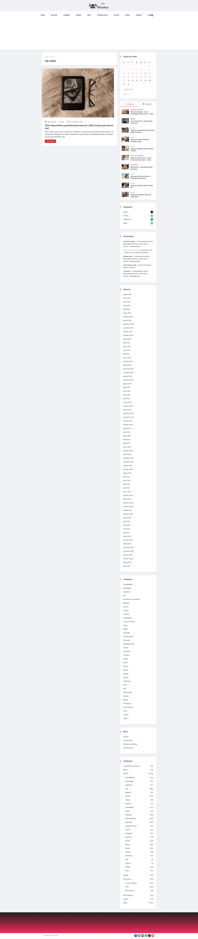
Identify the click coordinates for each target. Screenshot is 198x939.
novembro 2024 (128, 372)
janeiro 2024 (127, 410)
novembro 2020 (128, 551)
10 (128, 73)
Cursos (78, 15)
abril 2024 (126, 398)
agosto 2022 (127, 473)
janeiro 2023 (127, 454)
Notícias (125, 216)
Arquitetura (126, 592)
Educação (126, 633)
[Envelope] (152, 935)
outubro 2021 (127, 510)
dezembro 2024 (128, 369)
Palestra (126, 677)
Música (132, 119)
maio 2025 (126, 350)
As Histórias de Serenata (131, 599)
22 (149, 77)
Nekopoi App (127, 256)
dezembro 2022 (128, 458)
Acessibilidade (128, 584)
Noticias (54, 15)
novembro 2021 (128, 506)
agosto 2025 (127, 339)
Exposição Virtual (128, 644)
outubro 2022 (127, 465)
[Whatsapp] (145, 935)
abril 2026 (126, 309)
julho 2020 (126, 566)
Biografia (126, 603)
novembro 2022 (128, 462)
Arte (124, 595)
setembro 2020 (128, 558)
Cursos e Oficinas (136, 109)
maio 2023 (126, 439)
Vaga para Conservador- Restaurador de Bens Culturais (142, 131)
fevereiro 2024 (128, 406)
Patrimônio (126, 681)
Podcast (125, 696)
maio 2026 (126, 305)
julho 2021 (126, 521)
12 (137, 73)
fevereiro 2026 (128, 317)
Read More (50, 141)
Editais (116, 15)
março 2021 (127, 536)
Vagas (127, 15)
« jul (124, 94)
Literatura (126, 655)
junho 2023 (127, 436)
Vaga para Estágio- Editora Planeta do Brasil (141, 150)
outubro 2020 (127, 555)
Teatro (125, 711)
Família (125, 647)
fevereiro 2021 (128, 540)
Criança (125, 610)
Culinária (126, 614)
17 (128, 77)
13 (141, 73)
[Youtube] (142, 935)
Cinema (125, 607)
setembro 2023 (128, 424)
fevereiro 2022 (128, 495)
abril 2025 (126, 354)
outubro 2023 (127, 421)
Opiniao (139, 15)
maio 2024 (126, 395)
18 (132, 77)
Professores (127, 219)
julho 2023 (126, 432)
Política (125, 700)
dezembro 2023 (128, 413)
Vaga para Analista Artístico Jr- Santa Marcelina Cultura (140, 177)
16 (124, 77)
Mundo (125, 659)
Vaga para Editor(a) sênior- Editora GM (141, 186)
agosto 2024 (127, 384)
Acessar (125, 736)
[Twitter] (139, 935)
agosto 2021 (127, 518)
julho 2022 (126, 477)
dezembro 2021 (128, 503)
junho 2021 (127, 525)
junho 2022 (127, 480)
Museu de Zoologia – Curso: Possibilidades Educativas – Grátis (141, 113)
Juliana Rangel (51, 122)
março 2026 (127, 313)
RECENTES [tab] (148, 104)
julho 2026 (126, 298)
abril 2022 (126, 488)
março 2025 (127, 357)
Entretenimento (128, 636)
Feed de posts (128, 740)
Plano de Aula (102, 15)
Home (43, 15)
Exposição (134, 165)
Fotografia (126, 651)
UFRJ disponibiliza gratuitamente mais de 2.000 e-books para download (79, 127)
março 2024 (127, 402)
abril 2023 (126, 443)
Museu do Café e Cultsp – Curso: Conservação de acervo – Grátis (140, 159)
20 (141, 77)
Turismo (66, 15)
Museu (125, 662)
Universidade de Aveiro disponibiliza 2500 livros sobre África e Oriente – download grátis (138, 244)
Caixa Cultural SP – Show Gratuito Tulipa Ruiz (141, 122)
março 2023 (127, 447)
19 (137, 77)
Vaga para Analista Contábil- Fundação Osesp (139, 140)
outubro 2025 (127, 331)
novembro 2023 (128, 417)
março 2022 (127, 491)
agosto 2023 (127, 428)
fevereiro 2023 (128, 451)
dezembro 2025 (128, 324)
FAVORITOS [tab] (130, 104)
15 (149, 73)
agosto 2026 (127, 294)
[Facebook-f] (135, 935)
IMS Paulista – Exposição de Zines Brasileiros (141, 168)
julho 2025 (126, 343)
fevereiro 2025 (128, 361)
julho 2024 (126, 387)
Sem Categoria (128, 707)
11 (132, 73)
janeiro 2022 (127, 499)
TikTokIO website (129, 241)
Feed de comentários (130, 744)
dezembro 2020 (128, 547)
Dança (125, 625)
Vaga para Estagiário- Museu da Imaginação (140, 196)
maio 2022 (126, 484)
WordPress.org (128, 748)
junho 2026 (127, 302)
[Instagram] (149, 935)
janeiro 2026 (127, 320)
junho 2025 (127, 346)
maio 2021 (126, 529)
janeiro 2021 (127, 544)
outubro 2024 (127, 376)
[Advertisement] (99, 34)
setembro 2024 (128, 380)
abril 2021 (126, 532)
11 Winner (126, 271)
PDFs (89, 15)
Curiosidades (127, 618)
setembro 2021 (128, 514)
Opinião (125, 674)
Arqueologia (127, 588)
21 (145, 77)
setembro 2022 (128, 469)
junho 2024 (127, 391)
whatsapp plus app (129, 265)
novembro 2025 (128, 328)
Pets (124, 688)
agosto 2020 (127, 562)
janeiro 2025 (127, 365)
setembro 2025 (128, 335)
